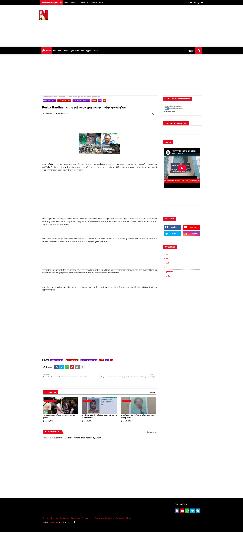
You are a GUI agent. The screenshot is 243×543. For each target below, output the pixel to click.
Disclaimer (75, 518)
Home (66, 3)
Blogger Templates (61, 528)
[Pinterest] (72, 367)
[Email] (77, 367)
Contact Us (64, 518)
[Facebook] (56, 367)
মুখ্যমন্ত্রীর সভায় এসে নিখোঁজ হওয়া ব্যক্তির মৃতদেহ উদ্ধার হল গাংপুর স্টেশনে (138, 416)
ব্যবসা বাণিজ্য (75, 50)
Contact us (84, 3)
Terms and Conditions (104, 518)
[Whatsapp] (67, 367)
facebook (174, 227)
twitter (174, 234)
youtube (193, 227)
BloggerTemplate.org (93, 528)
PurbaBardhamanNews (81, 101)
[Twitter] (61, 367)
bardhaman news (49, 101)
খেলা (82, 50)
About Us (74, 3)
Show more (151, 392)
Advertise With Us (96, 3)
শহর (54, 50)
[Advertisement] (158, 25)
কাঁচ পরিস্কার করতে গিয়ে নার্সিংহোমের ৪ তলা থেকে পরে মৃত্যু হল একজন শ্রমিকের (99, 416)
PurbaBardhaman (64, 101)
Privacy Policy (87, 518)
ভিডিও (96, 50)
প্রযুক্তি (88, 50)
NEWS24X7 (54, 522)
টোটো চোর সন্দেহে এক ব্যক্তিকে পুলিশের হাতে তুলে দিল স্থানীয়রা (59, 416)
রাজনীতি (66, 50)
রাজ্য (59, 50)
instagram (193, 234)
